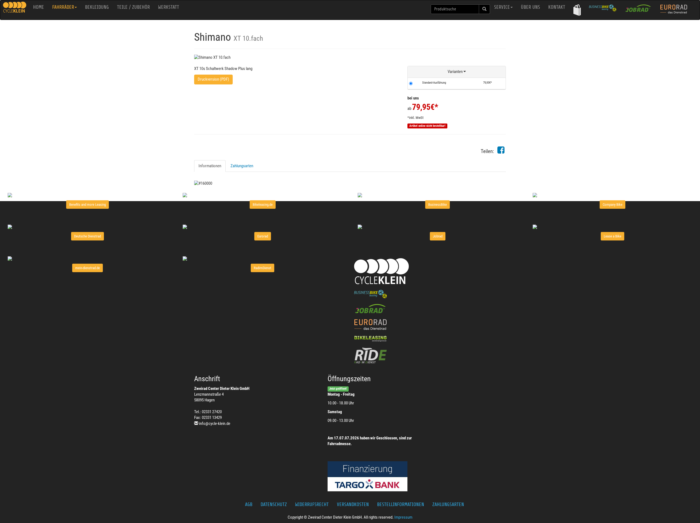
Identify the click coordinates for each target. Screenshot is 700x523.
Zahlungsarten (242, 165)
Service (502, 7)
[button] (577, 10)
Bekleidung (97, 7)
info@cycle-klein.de (214, 423)
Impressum (403, 517)
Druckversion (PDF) (213, 79)
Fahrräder (63, 7)
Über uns (530, 7)
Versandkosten (353, 504)
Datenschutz (274, 504)
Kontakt (556, 7)
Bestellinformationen (400, 504)
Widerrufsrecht (312, 504)
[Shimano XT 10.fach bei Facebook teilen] (500, 151)
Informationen (210, 165)
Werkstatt (168, 7)
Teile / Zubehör (133, 7)
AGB (248, 504)
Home (38, 7)
